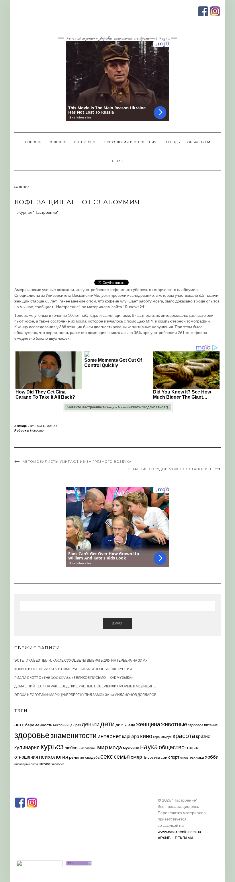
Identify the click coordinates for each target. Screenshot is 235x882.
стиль (184, 757)
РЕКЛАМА (184, 837)
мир (102, 747)
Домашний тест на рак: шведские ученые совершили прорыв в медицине (85, 686)
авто (19, 724)
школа (44, 763)
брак (77, 725)
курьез (52, 746)
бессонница (63, 725)
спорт (173, 757)
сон (164, 757)
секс (106, 756)
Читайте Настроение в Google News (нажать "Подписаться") (117, 407)
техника (196, 757)
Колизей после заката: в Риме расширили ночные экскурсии (73, 669)
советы (154, 757)
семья (122, 756)
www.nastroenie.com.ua (179, 831)
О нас (117, 161)
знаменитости (73, 735)
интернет (109, 736)
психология (53, 756)
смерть (139, 757)
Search (117, 623)
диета (121, 724)
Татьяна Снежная (42, 426)
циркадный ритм (26, 764)
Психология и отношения (130, 142)
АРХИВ (164, 837)
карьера (130, 736)
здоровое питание (203, 725)
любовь (72, 747)
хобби (212, 757)
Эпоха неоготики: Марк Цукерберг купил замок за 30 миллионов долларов (85, 695)
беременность (38, 724)
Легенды (172, 142)
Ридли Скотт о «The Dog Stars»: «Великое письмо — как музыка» (73, 677)
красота (184, 735)
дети (107, 723)
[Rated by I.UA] (39, 862)
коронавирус (162, 737)
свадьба (92, 757)
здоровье (32, 735)
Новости (33, 142)
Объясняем (198, 142)
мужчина (131, 747)
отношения (26, 757)
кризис (203, 736)
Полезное (58, 142)
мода (115, 747)
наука (149, 747)
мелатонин (88, 748)
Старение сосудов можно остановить (170, 469)
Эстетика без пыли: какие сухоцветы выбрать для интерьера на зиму (81, 660)
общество (172, 746)
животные (174, 724)
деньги (90, 724)
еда (131, 724)
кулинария (27, 747)
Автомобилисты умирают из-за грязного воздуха (77, 462)
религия (76, 757)
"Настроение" (45, 212)
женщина (148, 724)
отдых (191, 747)
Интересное (86, 142)
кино (146, 736)
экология (57, 764)
